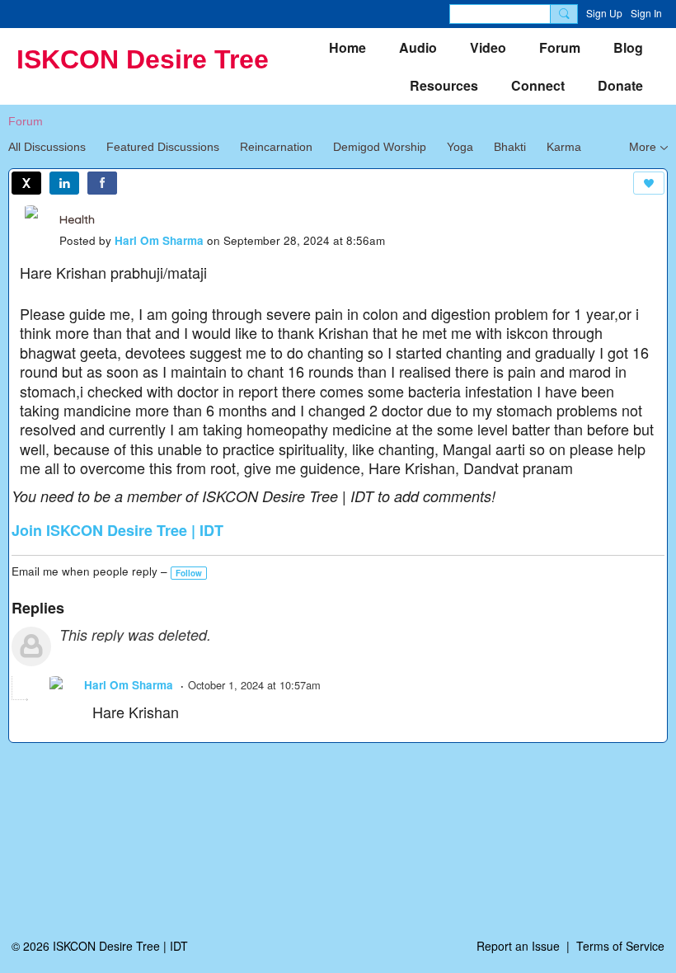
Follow (189, 573)
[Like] (648, 183)
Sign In (646, 13)
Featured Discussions (162, 146)
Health (77, 219)
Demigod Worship (379, 146)
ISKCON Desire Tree (142, 59)
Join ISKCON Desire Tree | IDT (117, 530)
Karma (564, 146)
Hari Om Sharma (159, 240)
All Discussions (47, 146)
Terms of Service (620, 946)
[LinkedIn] (64, 183)
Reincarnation (276, 146)
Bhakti (510, 146)
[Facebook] (102, 183)
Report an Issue (518, 946)
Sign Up (604, 13)
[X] (26, 183)
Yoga (460, 146)
